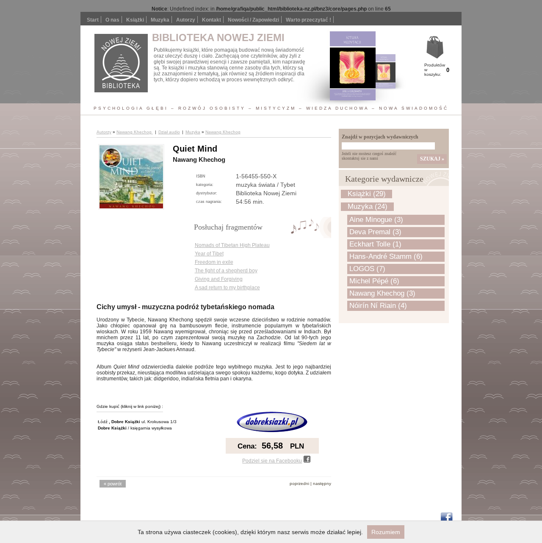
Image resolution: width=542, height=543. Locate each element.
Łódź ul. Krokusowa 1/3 (137, 421)
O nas (112, 20)
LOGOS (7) (367, 269)
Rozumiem (385, 532)
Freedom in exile (214, 262)
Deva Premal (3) (375, 232)
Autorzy (185, 20)
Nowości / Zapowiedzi (253, 20)
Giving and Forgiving (219, 279)
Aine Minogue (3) (376, 220)
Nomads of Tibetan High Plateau (232, 245)
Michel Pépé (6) (374, 281)
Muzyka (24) (367, 206)
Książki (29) (367, 194)
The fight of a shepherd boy (226, 271)
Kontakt (211, 20)
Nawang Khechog (134, 132)
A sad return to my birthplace (227, 288)
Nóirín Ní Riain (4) (378, 306)
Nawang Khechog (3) (382, 293)
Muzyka (192, 132)
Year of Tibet (209, 254)
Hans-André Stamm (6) (386, 256)
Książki (135, 20)
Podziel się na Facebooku (272, 461)
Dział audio (169, 132)
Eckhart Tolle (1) (375, 244)
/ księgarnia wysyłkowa (135, 428)
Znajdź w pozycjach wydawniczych (380, 137)
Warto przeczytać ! (308, 20)
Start (93, 20)
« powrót (113, 483)
